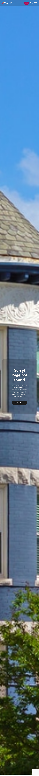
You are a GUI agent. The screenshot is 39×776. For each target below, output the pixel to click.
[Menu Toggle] (35, 3)
